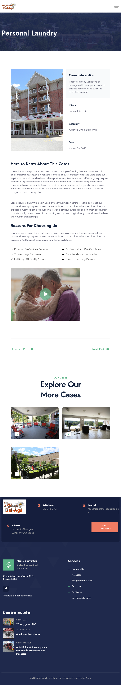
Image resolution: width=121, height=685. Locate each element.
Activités (76, 574)
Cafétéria (77, 592)
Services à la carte (81, 598)
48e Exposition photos (28, 634)
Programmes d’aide (82, 580)
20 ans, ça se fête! (26, 624)
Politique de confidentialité (17, 595)
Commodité (78, 569)
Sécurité (76, 586)
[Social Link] (6, 589)
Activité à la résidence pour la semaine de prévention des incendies (31, 651)
